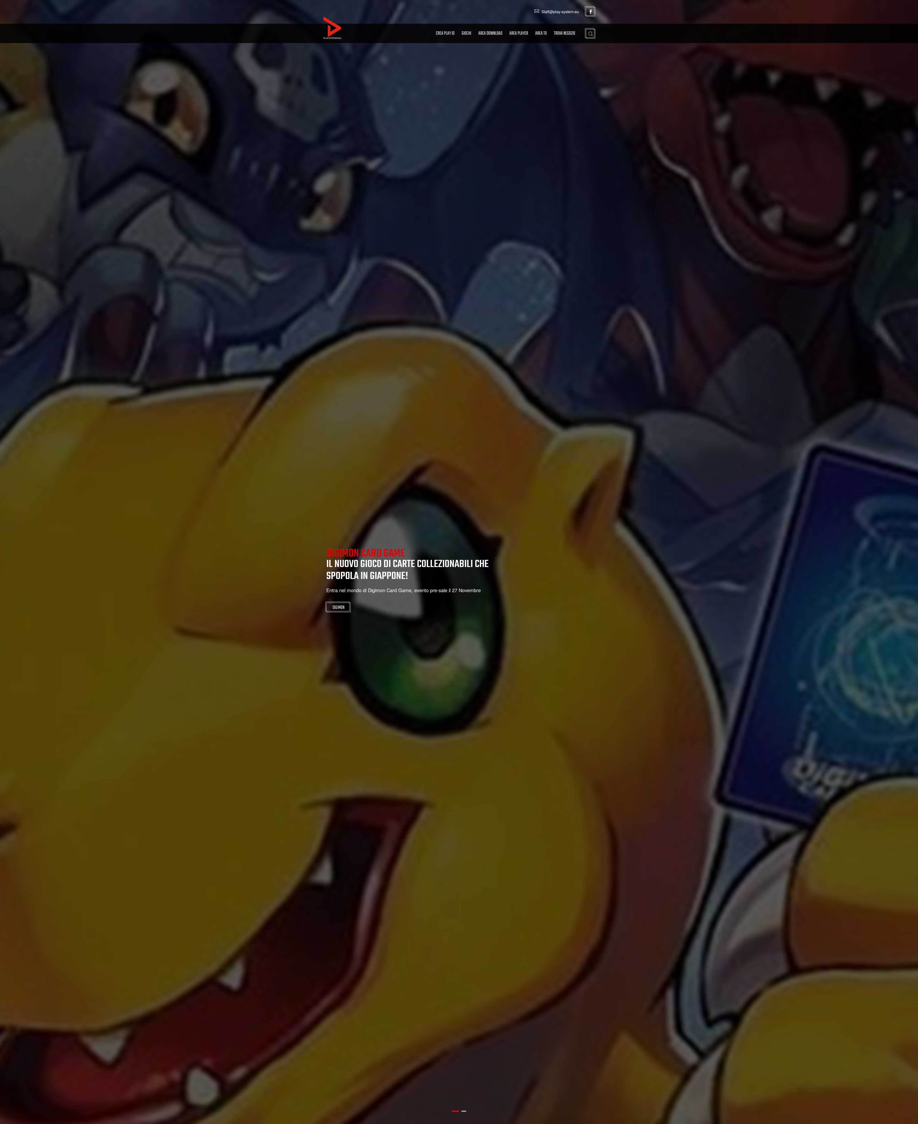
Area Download (490, 33)
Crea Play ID (445, 33)
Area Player (518, 33)
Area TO (541, 33)
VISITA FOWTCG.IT (345, 604)
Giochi (466, 33)
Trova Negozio (564, 33)
